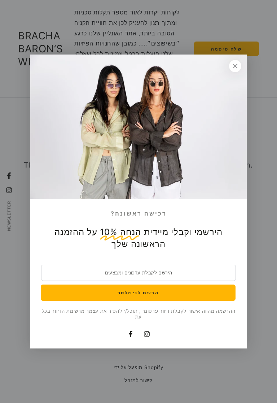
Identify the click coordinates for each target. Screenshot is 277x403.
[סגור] (235, 66)
